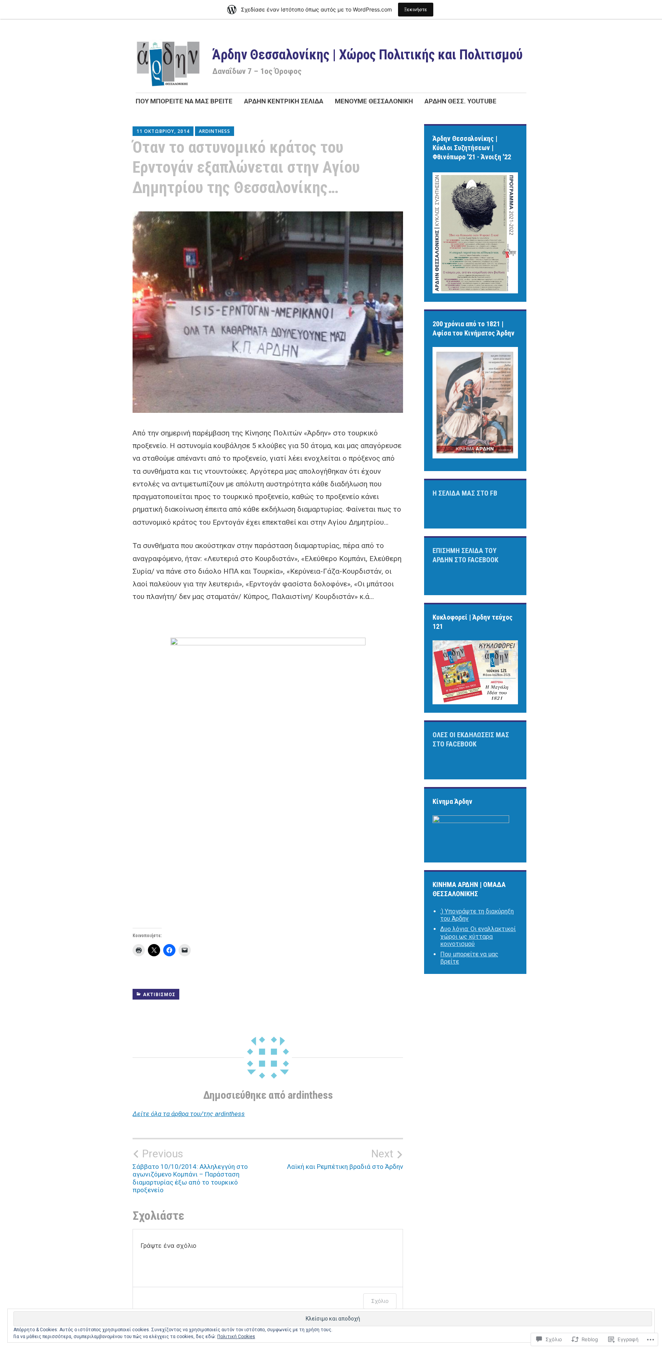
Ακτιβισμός (159, 994)
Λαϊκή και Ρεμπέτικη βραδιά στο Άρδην (345, 1158)
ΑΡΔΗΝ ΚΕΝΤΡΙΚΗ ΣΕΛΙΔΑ (283, 101)
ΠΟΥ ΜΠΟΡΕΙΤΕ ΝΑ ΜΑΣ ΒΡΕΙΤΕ (184, 101)
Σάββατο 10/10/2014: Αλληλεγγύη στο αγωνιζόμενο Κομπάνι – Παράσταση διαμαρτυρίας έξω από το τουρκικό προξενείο (190, 1170)
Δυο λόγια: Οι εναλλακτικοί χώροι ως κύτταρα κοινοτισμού (478, 936)
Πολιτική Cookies (236, 1336)
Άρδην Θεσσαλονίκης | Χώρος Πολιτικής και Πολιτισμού (367, 55)
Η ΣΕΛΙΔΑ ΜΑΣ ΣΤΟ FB (465, 493)
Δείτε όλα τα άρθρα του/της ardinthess (189, 1114)
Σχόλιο (379, 1301)
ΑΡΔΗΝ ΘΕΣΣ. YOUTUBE (460, 101)
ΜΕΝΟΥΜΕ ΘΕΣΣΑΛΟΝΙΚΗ (374, 101)
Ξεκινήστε (415, 9)
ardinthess (214, 131)
